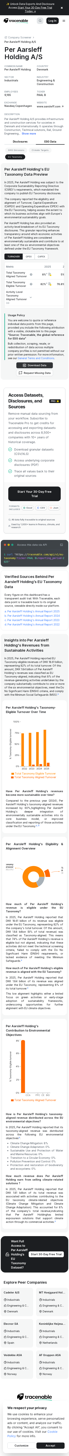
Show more (29, 133)
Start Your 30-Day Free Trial (34, 494)
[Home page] (14, 20)
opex (29, 256)
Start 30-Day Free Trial (46, 1254)
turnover (14, 256)
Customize (22, 1445)
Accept (50, 1445)
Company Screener (19, 37)
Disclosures (20, 141)
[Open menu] (64, 20)
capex (41, 256)
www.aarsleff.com (48, 106)
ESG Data (50, 141)
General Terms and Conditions (36, 358)
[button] (49, 274)
